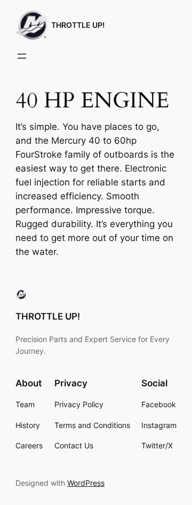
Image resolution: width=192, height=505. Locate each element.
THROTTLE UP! (78, 24)
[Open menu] (21, 56)
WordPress (86, 482)
